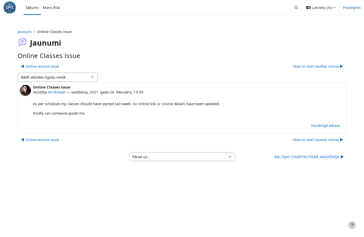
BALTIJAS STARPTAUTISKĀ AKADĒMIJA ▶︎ (309, 156)
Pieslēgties (352, 7)
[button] (296, 7)
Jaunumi (25, 31)
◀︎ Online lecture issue (40, 66)
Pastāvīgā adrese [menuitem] (325, 125)
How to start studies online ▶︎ (318, 66)
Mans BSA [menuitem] (51, 7)
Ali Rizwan (57, 91)
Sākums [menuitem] (32, 7)
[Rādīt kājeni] (352, 225)
